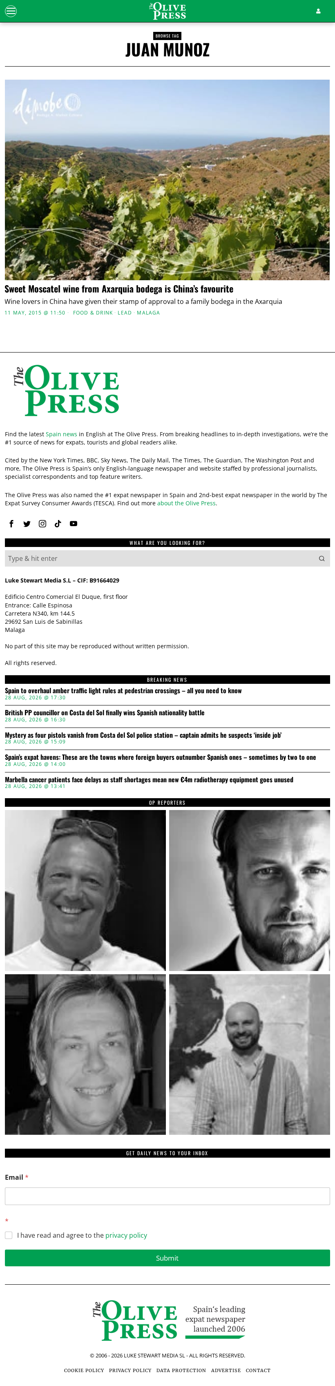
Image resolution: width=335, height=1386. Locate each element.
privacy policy (126, 1235)
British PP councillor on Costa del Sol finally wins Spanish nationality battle (105, 712)
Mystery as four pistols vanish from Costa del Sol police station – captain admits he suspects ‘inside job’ (143, 735)
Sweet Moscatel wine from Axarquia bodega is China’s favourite (118, 288)
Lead (125, 313)
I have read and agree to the (82, 1235)
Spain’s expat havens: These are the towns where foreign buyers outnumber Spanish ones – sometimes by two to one (160, 757)
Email (17, 1177)
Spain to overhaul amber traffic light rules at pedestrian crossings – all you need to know (123, 690)
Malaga (148, 313)
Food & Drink (93, 313)
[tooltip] (11, 523)
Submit (167, 1258)
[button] (322, 558)
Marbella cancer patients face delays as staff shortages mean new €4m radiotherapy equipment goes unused (149, 779)
